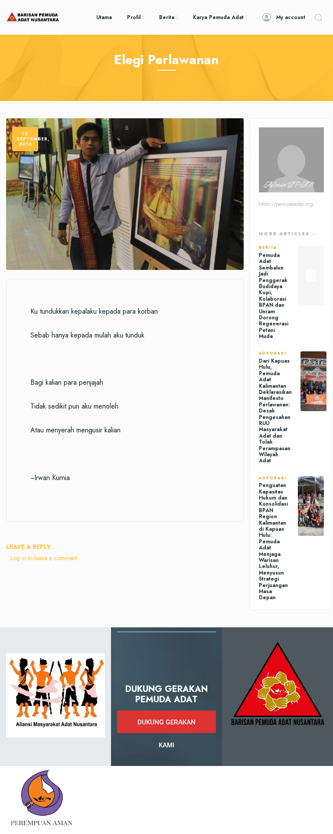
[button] (318, 17)
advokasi (273, 353)
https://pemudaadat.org (286, 204)
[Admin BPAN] (291, 159)
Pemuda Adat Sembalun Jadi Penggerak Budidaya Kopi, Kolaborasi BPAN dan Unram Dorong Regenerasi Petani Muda (273, 295)
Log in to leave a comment (43, 558)
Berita (268, 248)
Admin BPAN (288, 185)
